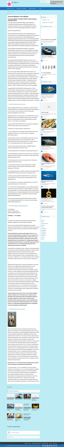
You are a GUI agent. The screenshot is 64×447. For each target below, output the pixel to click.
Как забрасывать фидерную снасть (26, 409)
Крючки (42, 225)
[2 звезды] (8, 387)
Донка (42, 221)
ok (43, 445)
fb (47, 445)
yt (45, 445)
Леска (42, 226)
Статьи (42, 237)
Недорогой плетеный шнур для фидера (27, 419)
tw (52, 445)
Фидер (42, 238)
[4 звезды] (10, 387)
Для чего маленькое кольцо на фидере (48, 39)
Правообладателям (32, 8)
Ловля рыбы (43, 228)
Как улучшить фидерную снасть (34, 400)
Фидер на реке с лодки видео (46, 56)
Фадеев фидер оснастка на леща (18, 409)
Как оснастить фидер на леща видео (35, 409)
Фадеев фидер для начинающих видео (10, 419)
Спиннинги (43, 235)
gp (49, 445)
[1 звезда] (7, 387)
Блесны (42, 220)
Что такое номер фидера (46, 72)
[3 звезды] (9, 387)
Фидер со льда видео (18, 399)
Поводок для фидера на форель (10, 409)
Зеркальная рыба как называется (47, 94)
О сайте (40, 8)
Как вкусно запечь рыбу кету (46, 207)
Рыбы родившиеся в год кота (47, 198)
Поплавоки (43, 232)
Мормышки (43, 230)
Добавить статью (10, 8)
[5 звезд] (11, 387)
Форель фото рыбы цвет (46, 146)
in (54, 445)
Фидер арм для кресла (27, 399)
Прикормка (43, 233)
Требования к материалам (21, 8)
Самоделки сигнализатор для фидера (18, 420)
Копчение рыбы (44, 223)
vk (56, 445)
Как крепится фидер (10, 399)
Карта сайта (55, 443)
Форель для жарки (44, 112)
